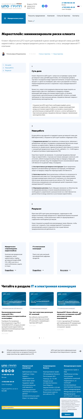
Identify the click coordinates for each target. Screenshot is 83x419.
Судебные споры (28, 374)
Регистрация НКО (49, 376)
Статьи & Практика (63, 16)
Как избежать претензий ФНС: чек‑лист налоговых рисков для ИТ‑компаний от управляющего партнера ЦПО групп (39, 320)
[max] (46, 6)
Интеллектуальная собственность (28, 386)
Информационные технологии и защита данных (29, 392)
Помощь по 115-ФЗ (50, 379)
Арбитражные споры (29, 372)
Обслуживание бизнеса (51, 374)
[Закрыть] (80, 399)
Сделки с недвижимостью (28, 377)
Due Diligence (48, 385)
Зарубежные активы (71, 374)
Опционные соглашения (52, 390)
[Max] (12, 371)
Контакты (76, 16)
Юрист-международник (72, 389)
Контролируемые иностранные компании (72, 386)
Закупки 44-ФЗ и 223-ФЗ (51, 387)
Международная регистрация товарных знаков (72, 396)
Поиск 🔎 (31, 21)
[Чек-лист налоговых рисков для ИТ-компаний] (41, 299)
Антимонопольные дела (30, 396)
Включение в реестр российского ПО (50, 393)
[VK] (6, 371)
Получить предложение (36, 16)
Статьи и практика (44, 54)
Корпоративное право (51, 372)
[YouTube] (9, 371)
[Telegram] (3, 371)
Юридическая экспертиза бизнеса (50, 382)
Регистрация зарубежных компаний (72, 377)
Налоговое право (28, 381)
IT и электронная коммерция (53, 286)
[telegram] (43, 6)
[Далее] (80, 313)
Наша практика (58, 54)
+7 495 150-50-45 (68, 3)
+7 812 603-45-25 (68, 7)
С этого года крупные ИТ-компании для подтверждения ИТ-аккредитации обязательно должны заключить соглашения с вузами (69, 324)
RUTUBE (4, 391)
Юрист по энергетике (30, 398)
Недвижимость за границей (70, 382)
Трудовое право (28, 383)
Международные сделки (72, 392)
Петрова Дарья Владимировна (16, 54)
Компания (50, 16)
